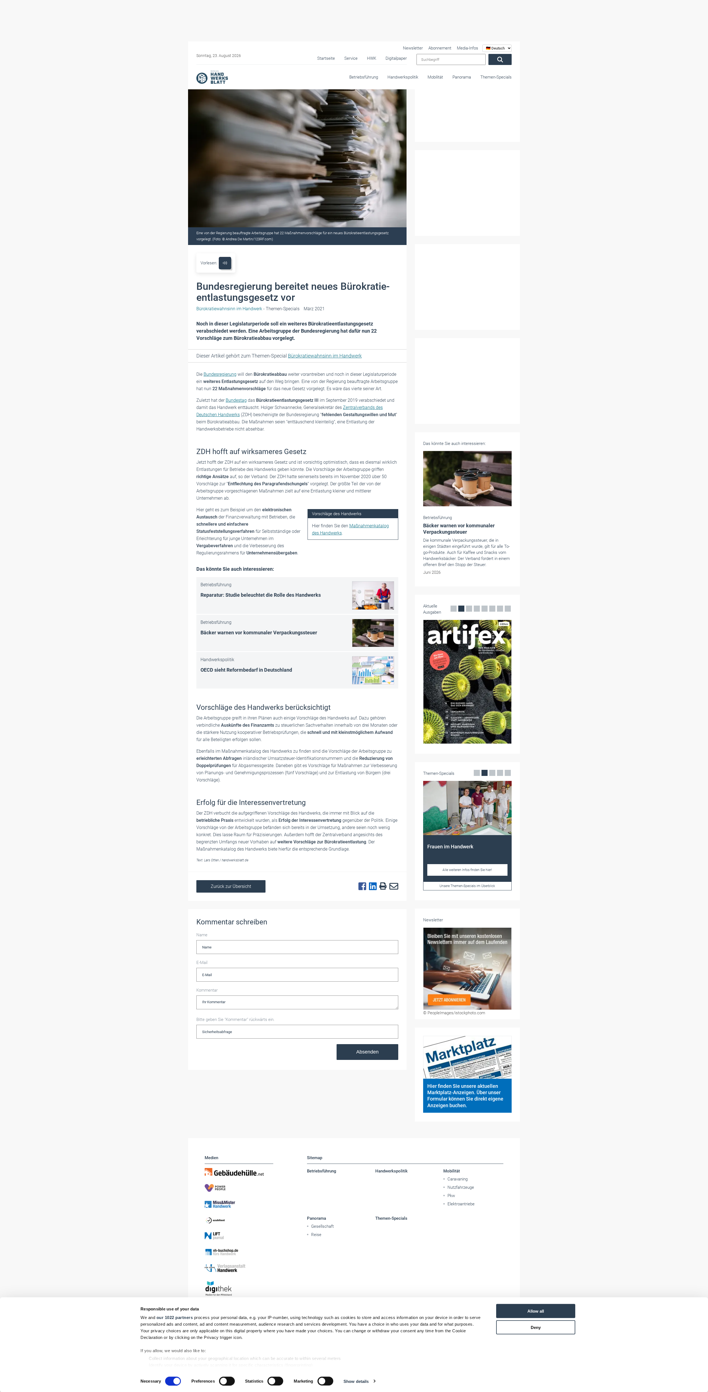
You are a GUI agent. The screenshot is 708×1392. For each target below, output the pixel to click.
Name (201, 934)
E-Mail (201, 962)
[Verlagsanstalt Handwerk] (239, 1268)
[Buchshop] (239, 1252)
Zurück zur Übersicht (231, 886)
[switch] (227, 1381)
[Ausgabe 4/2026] (467, 682)
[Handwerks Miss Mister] (239, 1204)
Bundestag (236, 400)
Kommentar (207, 990)
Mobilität (435, 77)
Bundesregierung (220, 374)
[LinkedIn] (371, 886)
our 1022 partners (175, 1317)
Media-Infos (467, 48)
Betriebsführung (363, 77)
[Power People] (239, 1188)
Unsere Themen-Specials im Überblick (467, 886)
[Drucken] (382, 886)
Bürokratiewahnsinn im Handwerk (325, 356)
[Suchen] (500, 59)
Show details (356, 1381)
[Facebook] (361, 886)
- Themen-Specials (248, 308)
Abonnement (439, 48)
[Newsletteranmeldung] (467, 968)
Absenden (367, 1052)
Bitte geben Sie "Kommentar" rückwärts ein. (235, 1019)
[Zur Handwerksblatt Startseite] (212, 77)
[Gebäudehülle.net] (239, 1172)
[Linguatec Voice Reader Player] (225, 263)
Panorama (461, 77)
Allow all (535, 1311)
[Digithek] (239, 1288)
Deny (536, 1327)
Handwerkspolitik (402, 77)
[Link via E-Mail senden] (392, 886)
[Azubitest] (239, 1220)
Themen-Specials (496, 77)
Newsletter (413, 48)
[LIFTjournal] (239, 1236)
